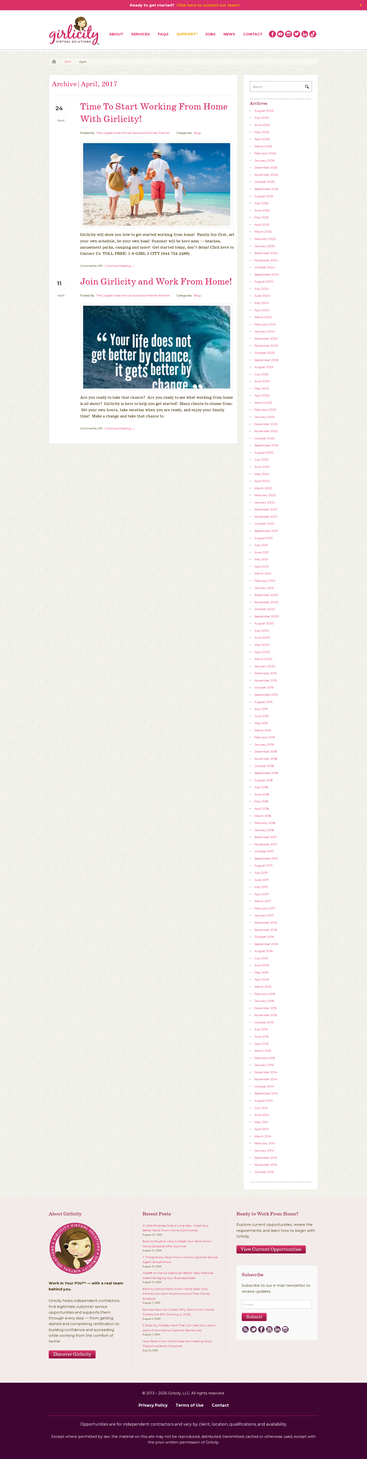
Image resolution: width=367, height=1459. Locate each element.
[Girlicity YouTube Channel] (280, 34)
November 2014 (265, 1079)
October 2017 (264, 851)
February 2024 (265, 324)
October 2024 (264, 267)
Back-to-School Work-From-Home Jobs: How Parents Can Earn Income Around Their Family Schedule (176, 1293)
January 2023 (264, 417)
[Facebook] (261, 1329)
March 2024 (263, 317)
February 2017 (264, 908)
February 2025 (265, 239)
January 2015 (264, 1065)
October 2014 (264, 1086)
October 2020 (264, 609)
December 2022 (266, 424)
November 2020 (266, 602)
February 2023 (265, 409)
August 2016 (263, 951)
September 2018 (266, 773)
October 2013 (264, 1172)
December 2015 (265, 1008)
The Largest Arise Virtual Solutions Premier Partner (133, 133)
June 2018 (261, 794)
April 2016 (261, 979)
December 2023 (266, 338)
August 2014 (263, 1100)
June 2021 (261, 552)
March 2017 (262, 901)
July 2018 (261, 787)
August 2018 (263, 780)
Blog (197, 133)
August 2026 (263, 110)
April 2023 (262, 395)
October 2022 (264, 438)
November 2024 (266, 260)
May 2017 (261, 887)
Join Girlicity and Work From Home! (156, 282)
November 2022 (266, 431)
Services (140, 34)
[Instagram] (285, 1329)
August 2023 (263, 367)
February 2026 (265, 153)
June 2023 (262, 381)
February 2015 (264, 1058)
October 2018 (264, 766)
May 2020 (261, 645)
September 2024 (266, 274)
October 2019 (264, 687)
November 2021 (265, 516)
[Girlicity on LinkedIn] (304, 34)
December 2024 (266, 253)
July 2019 (261, 709)
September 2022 (266, 445)
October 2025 (264, 182)
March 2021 (262, 573)
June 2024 (262, 295)
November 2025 (266, 175)
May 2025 (261, 217)
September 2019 (266, 694)
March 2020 (263, 659)
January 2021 (264, 588)
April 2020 (262, 652)
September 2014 (266, 1093)
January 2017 (264, 915)
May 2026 (261, 132)
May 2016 (261, 972)
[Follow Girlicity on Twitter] (296, 34)
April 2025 (261, 224)
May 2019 (261, 723)
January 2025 (264, 246)
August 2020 (264, 623)
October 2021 (264, 523)
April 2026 (262, 139)
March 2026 (263, 146)
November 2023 (266, 345)
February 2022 (265, 495)
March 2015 (262, 1051)
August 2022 (263, 452)
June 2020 (262, 637)
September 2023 (266, 360)
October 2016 (264, 937)
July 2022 (261, 459)
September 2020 (266, 616)
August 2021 (263, 538)
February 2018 (264, 823)
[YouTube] (269, 1329)
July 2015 (261, 1029)
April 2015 (261, 1044)
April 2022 (262, 481)
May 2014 (261, 1122)
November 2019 (265, 680)
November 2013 (265, 1165)
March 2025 (263, 231)
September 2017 (266, 858)
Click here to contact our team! (208, 5)
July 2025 (261, 203)
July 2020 (261, 630)
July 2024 (261, 289)
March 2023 (263, 402)
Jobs (210, 34)
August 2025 (263, 196)
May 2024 (261, 303)
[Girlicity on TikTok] (312, 34)
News (229, 34)
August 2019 (263, 702)
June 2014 (261, 1115)
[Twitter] (253, 1329)
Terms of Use (190, 1405)
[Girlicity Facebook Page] (272, 34)
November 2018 (265, 759)
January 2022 (264, 502)
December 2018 (265, 751)
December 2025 (265, 167)
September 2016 (266, 944)
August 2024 (264, 281)
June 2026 (262, 125)
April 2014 (261, 1129)
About (116, 34)
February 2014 (264, 1143)
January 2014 (264, 1150)
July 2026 (261, 117)
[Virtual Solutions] (74, 31)
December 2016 (265, 922)
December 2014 (265, 1072)
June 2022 (262, 467)
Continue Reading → (120, 266)
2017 (67, 62)
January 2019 (264, 744)
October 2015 (264, 1022)
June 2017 (261, 880)
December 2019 (265, 673)
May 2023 (261, 388)
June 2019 (261, 716)
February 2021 (264, 581)
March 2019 (262, 730)
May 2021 (261, 559)
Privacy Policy (153, 1405)
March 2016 (262, 986)
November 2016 (265, 930)
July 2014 (261, 1108)
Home (52, 61)
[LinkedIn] (277, 1329)
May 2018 (261, 801)
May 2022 (261, 474)
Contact (253, 34)
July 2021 (261, 545)
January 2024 (264, 331)
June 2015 (261, 1036)
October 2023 (264, 353)
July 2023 (261, 374)
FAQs (163, 34)
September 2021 (266, 531)
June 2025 (261, 210)
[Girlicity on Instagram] (288, 34)
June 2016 (261, 965)
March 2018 (262, 816)
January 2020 (264, 666)
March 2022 (263, 488)
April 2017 (261, 894)
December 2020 (266, 595)
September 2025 (266, 189)
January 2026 (264, 160)
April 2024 (262, 310)
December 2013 (265, 1158)
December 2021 (265, 509)
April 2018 (261, 808)
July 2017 (261, 873)
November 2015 (265, 1015)
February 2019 (264, 737)
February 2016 (264, 994)
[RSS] (245, 1329)
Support (186, 34)
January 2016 (264, 1001)
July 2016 (261, 958)
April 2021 (261, 566)
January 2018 (264, 830)
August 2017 (263, 865)
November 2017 (265, 844)
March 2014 (262, 1136)
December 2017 (265, 837)
